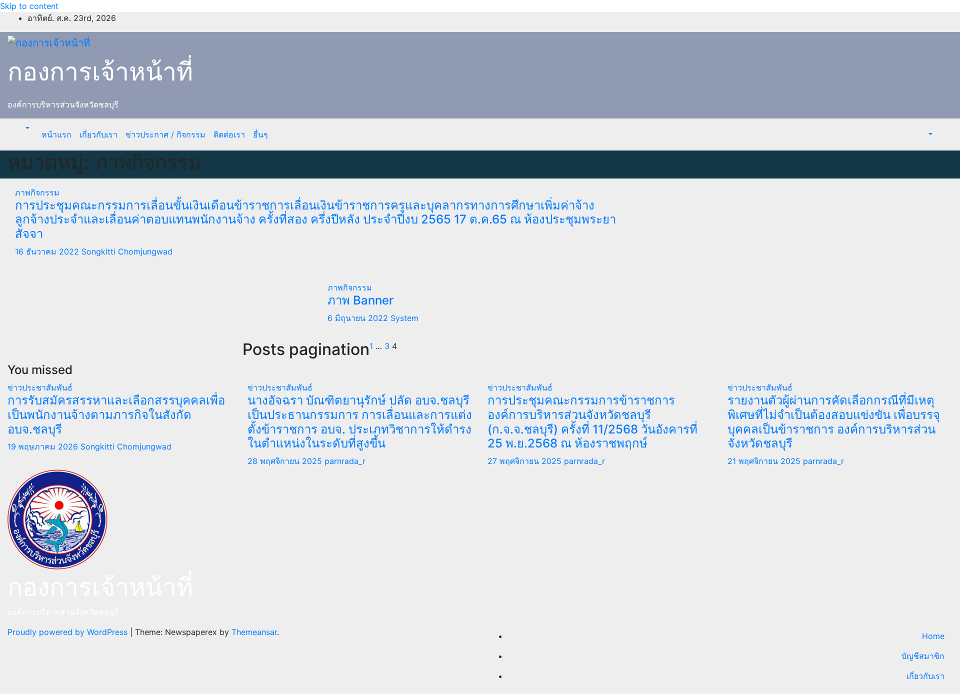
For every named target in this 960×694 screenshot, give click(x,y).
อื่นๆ (260, 135)
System (404, 318)
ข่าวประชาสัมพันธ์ (40, 387)
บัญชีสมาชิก (923, 656)
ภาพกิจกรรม (37, 193)
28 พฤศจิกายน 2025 (286, 461)
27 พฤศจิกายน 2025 (526, 461)
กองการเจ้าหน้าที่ (100, 71)
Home (933, 636)
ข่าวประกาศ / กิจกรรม (166, 135)
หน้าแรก (57, 135)
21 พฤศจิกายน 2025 (765, 461)
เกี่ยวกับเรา (99, 135)
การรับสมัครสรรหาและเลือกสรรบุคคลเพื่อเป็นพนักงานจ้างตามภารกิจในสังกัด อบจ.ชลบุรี (116, 414)
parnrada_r (345, 461)
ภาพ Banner (361, 300)
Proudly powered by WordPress (69, 632)
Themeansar (254, 632)
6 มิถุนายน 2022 (359, 318)
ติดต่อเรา (229, 135)
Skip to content (29, 6)
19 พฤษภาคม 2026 (44, 447)
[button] (27, 129)
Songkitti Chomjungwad (127, 251)
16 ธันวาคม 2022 (48, 251)
